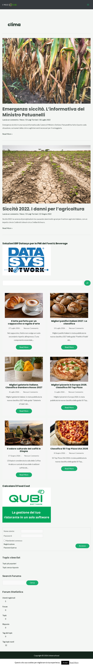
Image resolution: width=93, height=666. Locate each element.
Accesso (82, 546)
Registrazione (9, 544)
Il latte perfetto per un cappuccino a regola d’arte (24, 322)
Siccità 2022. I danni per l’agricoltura (43, 209)
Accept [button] (65, 663)
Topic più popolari (9, 564)
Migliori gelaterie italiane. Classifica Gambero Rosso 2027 (23, 386)
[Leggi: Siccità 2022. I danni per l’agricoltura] (46, 174)
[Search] (87, 283)
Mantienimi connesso (14, 541)
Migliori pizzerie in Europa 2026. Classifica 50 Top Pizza (69, 386)
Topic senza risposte (10, 567)
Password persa (10, 548)
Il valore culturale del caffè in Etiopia (24, 450)
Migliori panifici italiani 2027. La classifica (69, 322)
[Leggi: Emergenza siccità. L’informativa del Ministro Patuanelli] (46, 71)
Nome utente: (9, 531)
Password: (8, 536)
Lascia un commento (10, 120)
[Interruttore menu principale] (88, 4)
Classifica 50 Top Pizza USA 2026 (69, 448)
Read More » (7, 134)
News (22, 120)
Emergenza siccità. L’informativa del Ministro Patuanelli (43, 112)
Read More (23, 347)
